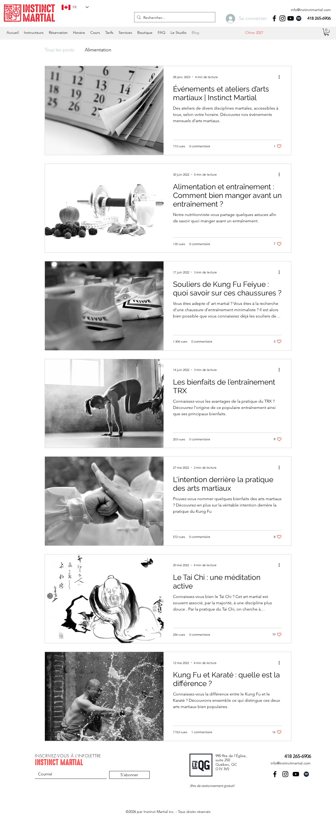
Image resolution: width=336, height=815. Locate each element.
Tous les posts (59, 50)
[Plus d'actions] (281, 77)
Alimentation (98, 50)
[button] (79, 32)
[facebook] (274, 18)
